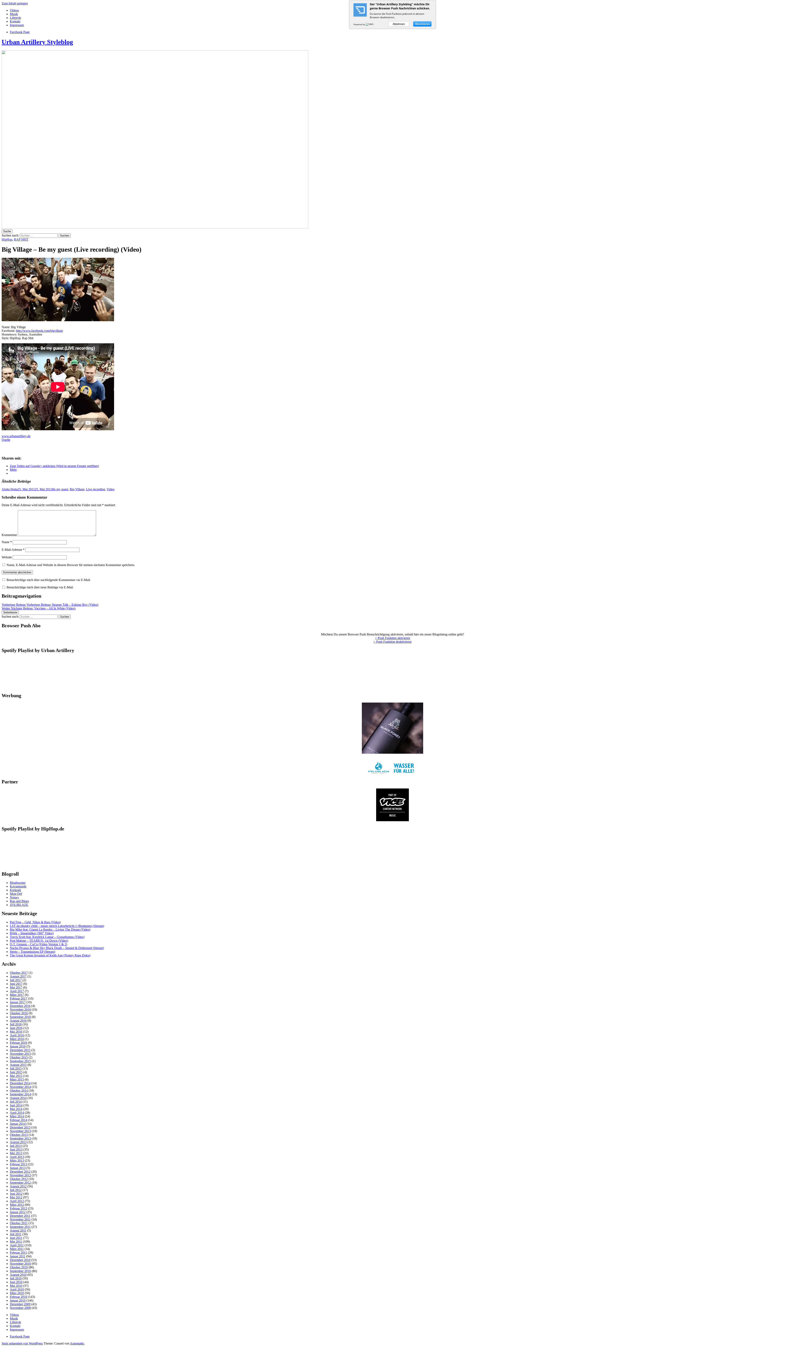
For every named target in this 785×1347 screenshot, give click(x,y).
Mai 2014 (16, 1109)
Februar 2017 (18, 998)
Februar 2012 (18, 1208)
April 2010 (17, 1289)
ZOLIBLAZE (19, 905)
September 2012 (20, 1182)
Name (7, 542)
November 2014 (20, 1087)
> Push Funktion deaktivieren (392, 641)
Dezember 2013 (20, 1127)
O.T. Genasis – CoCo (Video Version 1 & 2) (38, 944)
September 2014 (20, 1094)
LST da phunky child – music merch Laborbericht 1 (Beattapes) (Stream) (57, 926)
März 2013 (17, 1160)
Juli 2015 (16, 1068)
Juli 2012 (16, 1190)
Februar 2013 (18, 1164)
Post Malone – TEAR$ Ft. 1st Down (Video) (39, 940)
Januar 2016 (18, 1046)
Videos (14, 10)
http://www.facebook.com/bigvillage (39, 330)
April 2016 (17, 1035)
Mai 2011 (16, 1241)
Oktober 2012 (19, 1179)
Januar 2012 (18, 1212)
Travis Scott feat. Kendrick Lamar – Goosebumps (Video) (47, 937)
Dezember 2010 (20, 1260)
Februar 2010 (18, 1297)
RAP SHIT (21, 239)
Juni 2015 (16, 1072)
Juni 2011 (16, 1238)
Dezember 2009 (20, 1304)
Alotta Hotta (10, 489)
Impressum (17, 25)
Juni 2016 (16, 1028)
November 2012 (20, 1175)
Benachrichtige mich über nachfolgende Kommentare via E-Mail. (49, 580)
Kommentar (9, 535)
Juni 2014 (16, 1105)
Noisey (14, 897)
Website (7, 557)
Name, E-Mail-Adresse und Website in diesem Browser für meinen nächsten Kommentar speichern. (71, 565)
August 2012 (18, 1186)
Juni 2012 (16, 1193)
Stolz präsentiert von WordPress (22, 1343)
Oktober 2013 (19, 1134)
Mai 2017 (16, 987)
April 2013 (17, 1157)
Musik (14, 14)
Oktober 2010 (19, 1267)
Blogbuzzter (18, 882)
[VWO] (370, 24)
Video (110, 489)
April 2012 (17, 1201)
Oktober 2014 (19, 1090)
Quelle (6, 439)
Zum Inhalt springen (15, 3)
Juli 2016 (16, 1024)
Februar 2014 (18, 1120)
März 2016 (17, 1039)
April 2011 (17, 1245)
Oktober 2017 (19, 972)
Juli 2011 (15, 1234)
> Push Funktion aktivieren (392, 638)
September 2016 (20, 1017)
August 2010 (18, 1274)
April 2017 (17, 991)
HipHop (7, 239)
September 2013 (20, 1138)
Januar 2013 (18, 1168)
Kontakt (15, 21)
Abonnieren (422, 24)
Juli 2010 (16, 1278)
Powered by (359, 24)
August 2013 (18, 1142)
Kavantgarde (18, 886)
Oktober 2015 (19, 1057)
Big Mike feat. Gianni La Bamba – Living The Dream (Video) (50, 929)
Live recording (95, 489)
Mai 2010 (16, 1285)
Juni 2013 (16, 1149)
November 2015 (20, 1053)
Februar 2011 (18, 1252)
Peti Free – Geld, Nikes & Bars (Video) (35, 922)
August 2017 (18, 976)
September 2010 (20, 1271)
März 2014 (17, 1116)
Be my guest (60, 489)
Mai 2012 (16, 1197)
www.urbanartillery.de (16, 436)
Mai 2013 (16, 1153)
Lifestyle (15, 17)
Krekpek (15, 890)
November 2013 (20, 1131)
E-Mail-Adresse (13, 549)
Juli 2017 (16, 980)
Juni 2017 (16, 983)
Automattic (77, 1343)
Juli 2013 (16, 1146)
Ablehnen (399, 24)
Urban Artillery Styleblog (37, 42)
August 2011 (18, 1230)
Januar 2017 (18, 1002)
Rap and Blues (19, 901)
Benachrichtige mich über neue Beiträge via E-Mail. (40, 587)
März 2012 (17, 1204)
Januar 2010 (18, 1300)
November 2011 (20, 1219)
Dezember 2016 (20, 1006)
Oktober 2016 (19, 1013)
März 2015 (17, 1079)
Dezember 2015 (20, 1050)
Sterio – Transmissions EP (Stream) (32, 951)
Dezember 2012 (20, 1171)
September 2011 (20, 1227)
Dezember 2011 (20, 1215)
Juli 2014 (16, 1101)
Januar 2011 (17, 1256)
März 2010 (17, 1293)
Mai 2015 (16, 1076)
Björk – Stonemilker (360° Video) (32, 933)
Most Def (16, 893)
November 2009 (20, 1308)
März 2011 (17, 1249)
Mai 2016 (16, 1031)
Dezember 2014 (20, 1083)
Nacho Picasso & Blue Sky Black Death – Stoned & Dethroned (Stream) (57, 948)
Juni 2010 (16, 1282)
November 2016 (20, 1009)
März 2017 (17, 995)
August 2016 (18, 1020)
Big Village (77, 489)
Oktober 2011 (19, 1223)
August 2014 (18, 1098)
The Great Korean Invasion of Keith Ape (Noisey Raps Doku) (50, 955)
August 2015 (18, 1065)
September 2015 (20, 1061)
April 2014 (17, 1112)
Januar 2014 (18, 1123)
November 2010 (20, 1263)
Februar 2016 (18, 1042)
